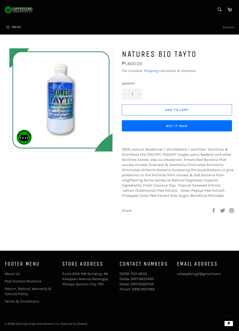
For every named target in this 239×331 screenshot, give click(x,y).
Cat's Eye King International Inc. (38, 323)
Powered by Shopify (74, 323)
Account (228, 27)
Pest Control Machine (23, 281)
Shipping (151, 71)
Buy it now (177, 126)
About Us (12, 273)
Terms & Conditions (22, 301)
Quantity (128, 83)
